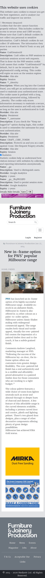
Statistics (6, 155)
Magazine (13, 548)
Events (32, 543)
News (12, 269)
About (33, 548)
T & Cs (7, 557)
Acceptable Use (22, 557)
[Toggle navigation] (40, 230)
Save (23, 192)
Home (4, 269)
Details (3, 192)
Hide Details (14, 192)
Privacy (37, 557)
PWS (8, 299)
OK (30, 192)
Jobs (24, 548)
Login (28, 237)
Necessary (12, 22)
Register (38, 237)
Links (22, 561)
